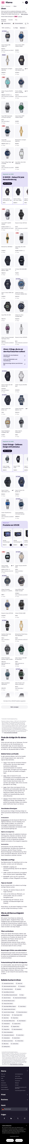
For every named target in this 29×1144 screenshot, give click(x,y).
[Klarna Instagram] (24, 1118)
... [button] (11, 6)
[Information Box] (10, 28)
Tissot (5, 762)
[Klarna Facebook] (4, 1118)
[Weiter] (25, 23)
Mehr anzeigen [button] (15, 707)
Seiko (4, 776)
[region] (14, 1133)
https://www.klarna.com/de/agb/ (10, 732)
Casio (4, 787)
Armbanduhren (5, 820)
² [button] (5, 121)
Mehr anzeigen (24, 14)
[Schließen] (26, 1125)
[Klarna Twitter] (18, 1118)
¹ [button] (7, 50)
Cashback (19, 925)
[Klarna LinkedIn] (11, 1118)
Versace (5, 798)
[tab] (3, 20)
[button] (26, 68)
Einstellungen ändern (14, 1136)
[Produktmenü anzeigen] (26, 8)
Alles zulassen (19, 1140)
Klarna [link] (2, 6)
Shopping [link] (8, 6)
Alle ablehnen (10, 1140)
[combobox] (23, 28)
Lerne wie (20, 16)
